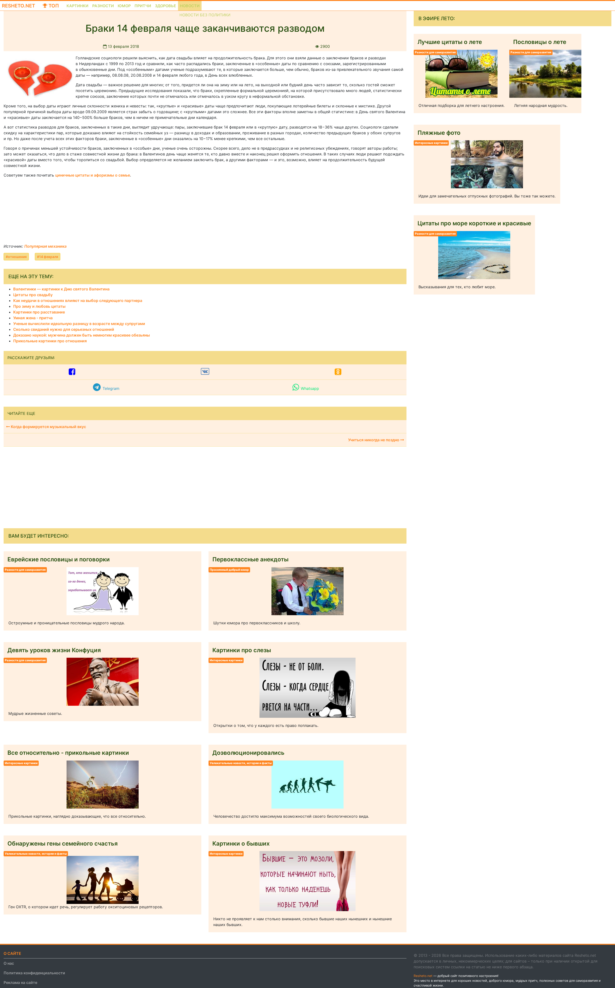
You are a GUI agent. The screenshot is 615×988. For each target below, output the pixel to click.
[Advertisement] (40, 212)
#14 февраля (47, 257)
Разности (103, 5)
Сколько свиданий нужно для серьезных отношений (63, 329)
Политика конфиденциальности (34, 972)
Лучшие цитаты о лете (450, 41)
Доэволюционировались (248, 752)
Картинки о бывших (241, 843)
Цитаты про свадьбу (33, 294)
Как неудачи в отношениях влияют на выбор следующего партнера (77, 300)
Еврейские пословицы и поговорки (58, 559)
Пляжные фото (439, 132)
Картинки (77, 5)
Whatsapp (310, 388)
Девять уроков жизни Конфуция (54, 650)
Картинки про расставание (39, 312)
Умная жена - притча (33, 317)
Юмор (124, 5)
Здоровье (165, 5)
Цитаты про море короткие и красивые (474, 223)
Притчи (143, 5)
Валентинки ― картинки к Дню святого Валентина (61, 289)
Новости (190, 5)
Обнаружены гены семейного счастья (62, 843)
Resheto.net (18, 6)
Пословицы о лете (539, 41)
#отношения (16, 257)
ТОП (53, 6)
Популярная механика (45, 246)
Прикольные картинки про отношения (50, 340)
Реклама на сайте (20, 982)
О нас (9, 963)
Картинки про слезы (241, 650)
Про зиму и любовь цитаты (39, 306)
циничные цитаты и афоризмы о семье (92, 175)
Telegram (111, 388)
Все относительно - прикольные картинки (68, 752)
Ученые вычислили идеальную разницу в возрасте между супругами (79, 323)
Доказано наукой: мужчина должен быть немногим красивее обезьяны (81, 335)
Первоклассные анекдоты (250, 559)
